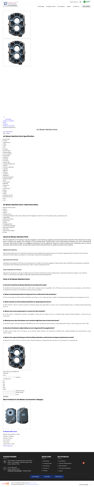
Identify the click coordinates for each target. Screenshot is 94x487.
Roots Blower (62, 461)
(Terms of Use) (33, 483)
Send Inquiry (8, 119)
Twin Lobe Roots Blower (65, 468)
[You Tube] (84, 463)
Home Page (41, 6)
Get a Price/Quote (8, 131)
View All (61, 471)
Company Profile (50, 6)
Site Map (45, 470)
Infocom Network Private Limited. (31, 484)
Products (5, 124)
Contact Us (76, 6)
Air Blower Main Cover (10, 431)
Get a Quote (86, 6)
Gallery (69, 6)
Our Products (61, 6)
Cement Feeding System (65, 463)
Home (4, 122)
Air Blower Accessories (8, 126)
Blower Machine (63, 465)
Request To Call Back (8, 121)
